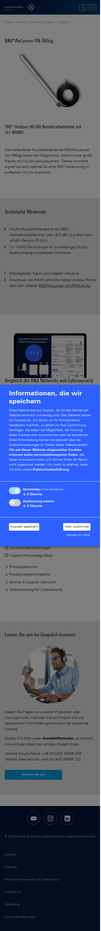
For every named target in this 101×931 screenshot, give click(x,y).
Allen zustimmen (77, 527)
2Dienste (32, 494)
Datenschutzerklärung (51, 469)
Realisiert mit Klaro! (78, 535)
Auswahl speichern (24, 527)
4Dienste (32, 506)
